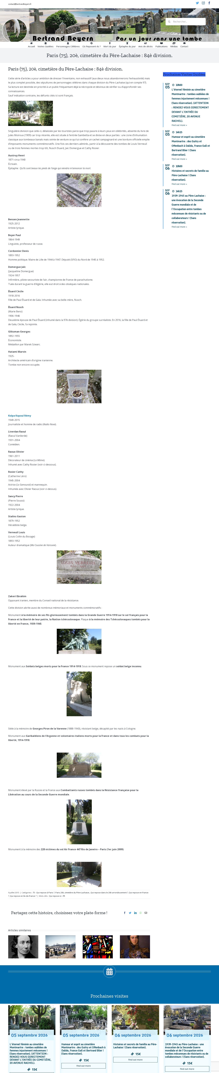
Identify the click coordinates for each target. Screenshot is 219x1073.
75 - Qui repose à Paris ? (44, 892)
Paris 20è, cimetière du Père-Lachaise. (72, 892)
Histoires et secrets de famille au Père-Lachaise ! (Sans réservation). (190, 175)
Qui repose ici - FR (57, 896)
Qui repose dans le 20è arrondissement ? (109, 892)
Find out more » (179, 125)
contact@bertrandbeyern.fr (19, 4)
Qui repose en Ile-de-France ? (23, 896)
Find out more (83, 1065)
